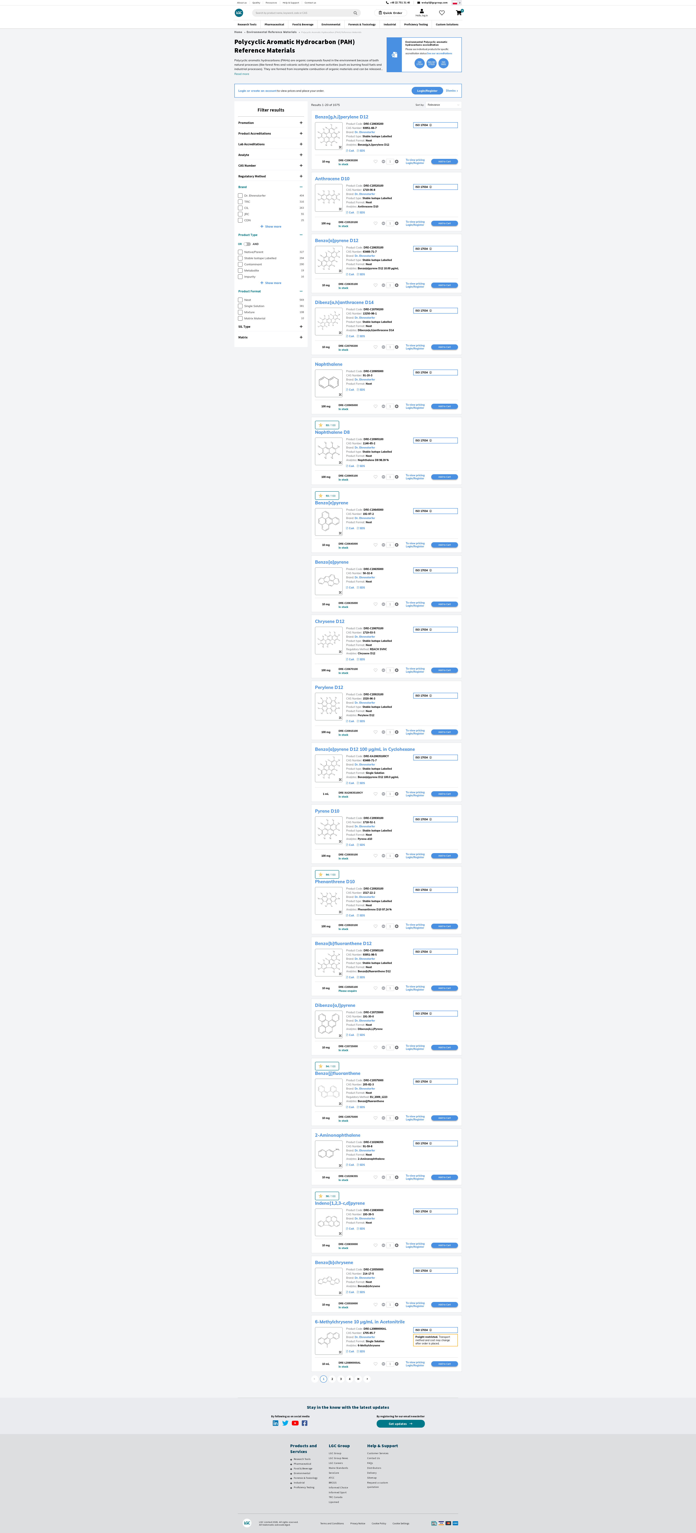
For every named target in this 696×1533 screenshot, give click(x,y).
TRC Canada (336, 1497)
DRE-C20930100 (373, 818)
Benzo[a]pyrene (332, 562)
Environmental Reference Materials (272, 32)
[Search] (355, 13)
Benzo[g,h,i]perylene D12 (341, 117)
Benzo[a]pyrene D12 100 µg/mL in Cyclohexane (365, 749)
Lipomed (334, 1502)
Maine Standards (338, 1468)
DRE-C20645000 (373, 509)
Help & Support (291, 2)
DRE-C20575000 (373, 1080)
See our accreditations (439, 53)
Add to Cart (444, 161)
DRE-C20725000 (373, 1012)
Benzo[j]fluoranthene (337, 1073)
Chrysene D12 (329, 621)
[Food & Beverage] (291, 1469)
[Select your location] (456, 2)
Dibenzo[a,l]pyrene (335, 1005)
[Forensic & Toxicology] (291, 1478)
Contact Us (373, 1458)
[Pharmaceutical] (291, 1464)
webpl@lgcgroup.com (435, 2)
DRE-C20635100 (373, 247)
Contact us (310, 2)
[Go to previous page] (314, 1379)
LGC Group (335, 1453)
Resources (271, 2)
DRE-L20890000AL (375, 1328)
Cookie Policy (379, 1523)
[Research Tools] (291, 1459)
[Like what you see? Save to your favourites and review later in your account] (442, 12)
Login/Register (427, 90)
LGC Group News (338, 1458)
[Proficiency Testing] (291, 1487)
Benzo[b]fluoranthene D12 (343, 943)
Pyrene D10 (327, 811)
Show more (273, 226)
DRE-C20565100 (373, 950)
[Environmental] (291, 1473)
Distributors (374, 1468)
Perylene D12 (329, 687)
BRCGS (333, 1482)
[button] (271, 122)
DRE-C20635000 (373, 569)
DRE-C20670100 (373, 628)
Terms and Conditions (332, 1523)
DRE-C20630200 (373, 123)
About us (242, 2)
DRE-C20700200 (373, 309)
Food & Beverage (303, 1468)
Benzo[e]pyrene (331, 502)
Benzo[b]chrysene (334, 1262)
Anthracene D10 (332, 178)
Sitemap (372, 1477)
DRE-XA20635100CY (376, 756)
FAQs (370, 1463)
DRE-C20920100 (373, 888)
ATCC (332, 1477)
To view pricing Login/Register (415, 162)
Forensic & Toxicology (305, 1478)
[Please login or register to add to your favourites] (375, 161)
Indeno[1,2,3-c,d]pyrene (340, 1203)
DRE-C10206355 (373, 1142)
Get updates (398, 1424)
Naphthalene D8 (332, 432)
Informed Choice (338, 1487)
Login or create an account (257, 90)
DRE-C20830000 (373, 1210)
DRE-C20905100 (373, 439)
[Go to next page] (367, 1379)
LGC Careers (336, 1463)
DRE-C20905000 (373, 371)
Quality (256, 2)
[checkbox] (240, 195)
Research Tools (302, 1459)
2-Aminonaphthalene (337, 1135)
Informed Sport (338, 1492)
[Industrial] (291, 1483)
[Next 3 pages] (358, 1379)
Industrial (299, 1482)
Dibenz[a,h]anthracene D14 (344, 302)
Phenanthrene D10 (335, 881)
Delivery (371, 1472)
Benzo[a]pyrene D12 (336, 240)
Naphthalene (328, 364)
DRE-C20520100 (373, 185)
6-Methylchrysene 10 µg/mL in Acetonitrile (360, 1321)
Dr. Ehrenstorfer (365, 132)
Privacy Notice (357, 1523)
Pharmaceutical (302, 1463)
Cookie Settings (401, 1523)
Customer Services (378, 1453)
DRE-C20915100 (373, 694)
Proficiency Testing (304, 1487)
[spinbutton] (390, 161)
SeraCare (334, 1472)
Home (238, 32)
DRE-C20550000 (373, 1269)
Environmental (302, 1473)
